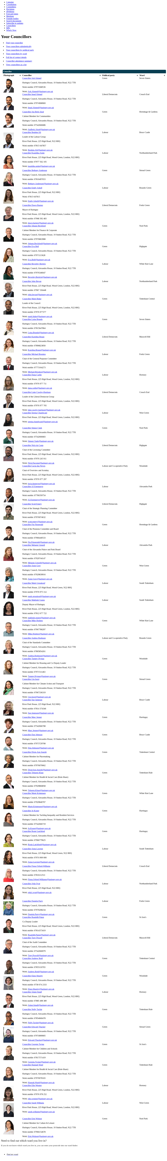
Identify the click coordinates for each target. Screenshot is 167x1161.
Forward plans (12, 14)
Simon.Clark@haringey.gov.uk (40, 441)
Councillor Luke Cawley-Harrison (36, 392)
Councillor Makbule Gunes (33, 600)
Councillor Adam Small (32, 992)
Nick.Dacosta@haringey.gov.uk (41, 463)
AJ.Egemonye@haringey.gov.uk (41, 500)
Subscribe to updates (14, 23)
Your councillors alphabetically (18, 46)
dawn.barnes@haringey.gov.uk (40, 223)
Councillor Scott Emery (32, 504)
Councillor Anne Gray (31, 566)
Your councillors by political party (20, 50)
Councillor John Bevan (31, 281)
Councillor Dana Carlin (32, 375)
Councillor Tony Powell (32, 938)
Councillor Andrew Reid (32, 958)
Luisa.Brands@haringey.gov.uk (41, 332)
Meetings (10, 16)
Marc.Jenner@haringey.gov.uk (40, 730)
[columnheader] (12, 75)
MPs (8, 28)
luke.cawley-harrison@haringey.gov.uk (44, 410)
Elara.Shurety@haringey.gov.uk (41, 989)
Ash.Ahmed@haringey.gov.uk (40, 91)
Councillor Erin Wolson (32, 1119)
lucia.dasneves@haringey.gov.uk (41, 484)
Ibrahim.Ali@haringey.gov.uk (40, 150)
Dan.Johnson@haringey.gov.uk (41, 748)
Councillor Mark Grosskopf (33, 583)
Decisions (10, 9)
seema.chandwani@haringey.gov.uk (43, 422)
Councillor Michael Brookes (34, 354)
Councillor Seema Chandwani (34, 413)
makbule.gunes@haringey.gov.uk (41, 618)
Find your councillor (14, 43)
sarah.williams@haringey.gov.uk (41, 1112)
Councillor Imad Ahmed (32, 94)
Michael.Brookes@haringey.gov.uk (42, 372)
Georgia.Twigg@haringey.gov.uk (42, 1062)
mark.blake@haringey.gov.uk (40, 316)
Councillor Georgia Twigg (33, 1044)
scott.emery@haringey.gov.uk (40, 522)
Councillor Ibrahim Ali (31, 132)
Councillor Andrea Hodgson (34, 638)
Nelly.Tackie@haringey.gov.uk (40, 1023)
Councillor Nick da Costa (32, 445)
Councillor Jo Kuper (30, 811)
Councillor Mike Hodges (32, 620)
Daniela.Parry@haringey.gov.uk (41, 914)
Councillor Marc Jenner (32, 717)
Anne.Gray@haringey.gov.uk (40, 579)
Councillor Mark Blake (31, 299)
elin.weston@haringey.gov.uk (40, 1099)
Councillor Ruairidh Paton (33, 917)
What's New (11, 30)
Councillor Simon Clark (32, 428)
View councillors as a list (16, 65)
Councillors (11, 25)
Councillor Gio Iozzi (30, 679)
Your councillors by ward (16, 54)
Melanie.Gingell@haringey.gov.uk (42, 563)
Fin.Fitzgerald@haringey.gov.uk (41, 542)
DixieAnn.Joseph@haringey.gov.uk (42, 770)
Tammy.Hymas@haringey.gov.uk (42, 676)
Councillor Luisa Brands (32, 319)
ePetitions (10, 11)
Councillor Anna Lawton (32, 849)
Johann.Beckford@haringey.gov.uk (42, 243)
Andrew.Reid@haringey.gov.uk (41, 972)
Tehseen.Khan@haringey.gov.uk (41, 790)
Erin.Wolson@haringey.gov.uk (40, 1136)
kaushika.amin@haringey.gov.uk (41, 166)
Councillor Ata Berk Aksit (33, 112)
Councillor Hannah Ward (32, 1065)
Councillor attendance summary (19, 61)
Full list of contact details (16, 57)
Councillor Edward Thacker (33, 1027)
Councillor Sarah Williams (33, 1103)
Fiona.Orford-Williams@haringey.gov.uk (45, 879)
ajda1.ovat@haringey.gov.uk (40, 892)
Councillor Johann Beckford (34, 226)
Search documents (13, 21)
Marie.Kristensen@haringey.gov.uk (42, 806)
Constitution (11, 4)
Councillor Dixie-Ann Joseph (34, 752)
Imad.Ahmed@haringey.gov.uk (41, 108)
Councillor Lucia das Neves (33, 466)
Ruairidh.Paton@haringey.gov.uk (41, 935)
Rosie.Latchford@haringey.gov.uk (42, 844)
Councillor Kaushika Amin (33, 153)
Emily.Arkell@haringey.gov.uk (41, 201)
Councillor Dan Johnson (32, 735)
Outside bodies (12, 18)
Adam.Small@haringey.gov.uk (40, 1005)
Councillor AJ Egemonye (32, 486)
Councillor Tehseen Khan (32, 773)
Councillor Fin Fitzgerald (32, 524)
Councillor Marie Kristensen (34, 793)
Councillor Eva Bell (30, 246)
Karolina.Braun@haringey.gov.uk (42, 350)
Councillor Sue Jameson (32, 700)
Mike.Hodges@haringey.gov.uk (41, 634)
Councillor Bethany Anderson (34, 170)
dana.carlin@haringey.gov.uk (40, 388)
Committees (11, 7)
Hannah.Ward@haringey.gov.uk (41, 1082)
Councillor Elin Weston (32, 1085)
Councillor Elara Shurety (32, 976)
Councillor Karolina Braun (33, 337)
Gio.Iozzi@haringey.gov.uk (39, 697)
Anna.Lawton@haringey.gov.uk (41, 862)
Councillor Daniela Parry (32, 901)
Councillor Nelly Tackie (32, 1009)
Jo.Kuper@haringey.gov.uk (39, 828)
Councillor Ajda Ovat (31, 884)
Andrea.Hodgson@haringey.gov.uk (42, 656)
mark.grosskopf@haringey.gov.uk (42, 596)
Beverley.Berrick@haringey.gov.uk (42, 277)
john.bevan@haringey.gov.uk (40, 294)
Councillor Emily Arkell (32, 188)
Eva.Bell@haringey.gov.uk (39, 260)
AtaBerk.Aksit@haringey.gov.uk (41, 129)
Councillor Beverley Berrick (34, 264)
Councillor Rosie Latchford (33, 831)
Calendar (10, 2)
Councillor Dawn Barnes (32, 205)
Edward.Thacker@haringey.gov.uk (42, 1040)
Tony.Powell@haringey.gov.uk (40, 955)
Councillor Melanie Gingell (33, 545)
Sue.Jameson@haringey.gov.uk (41, 713)
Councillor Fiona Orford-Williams (36, 866)
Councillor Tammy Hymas (33, 659)
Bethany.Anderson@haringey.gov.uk (43, 184)
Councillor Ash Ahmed (31, 78)
